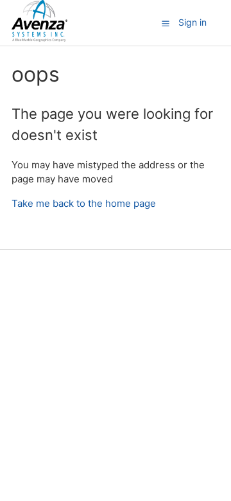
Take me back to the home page (84, 203)
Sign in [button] (192, 22)
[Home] (39, 38)
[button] (165, 23)
